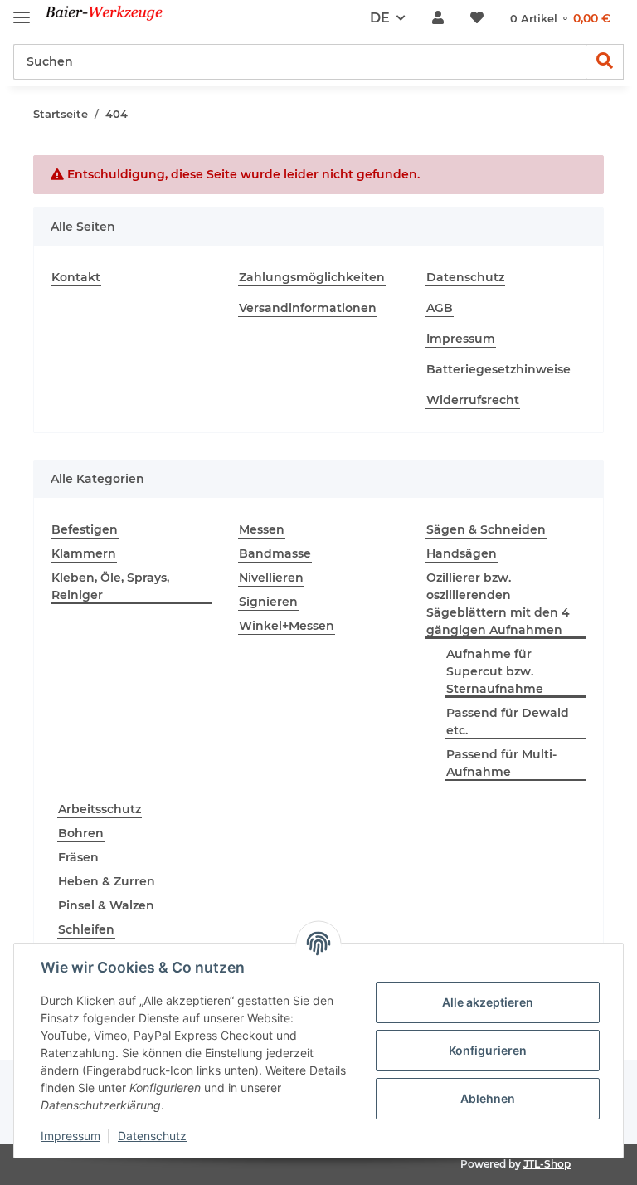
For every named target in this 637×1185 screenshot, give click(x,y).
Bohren (81, 833)
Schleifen (86, 929)
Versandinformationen (308, 307)
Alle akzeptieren (487, 1002)
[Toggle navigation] (21, 10)
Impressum (460, 338)
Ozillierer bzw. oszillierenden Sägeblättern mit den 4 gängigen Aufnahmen (498, 603)
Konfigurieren (488, 1050)
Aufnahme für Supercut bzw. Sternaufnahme (494, 671)
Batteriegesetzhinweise (498, 369)
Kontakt (75, 277)
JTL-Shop (547, 1164)
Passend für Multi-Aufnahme (501, 763)
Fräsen (78, 857)
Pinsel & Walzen (106, 905)
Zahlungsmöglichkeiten (312, 277)
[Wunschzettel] (477, 18)
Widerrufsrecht (472, 400)
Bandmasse (275, 553)
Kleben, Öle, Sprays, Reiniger (110, 586)
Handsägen (461, 553)
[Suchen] (605, 62)
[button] (438, 18)
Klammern (83, 553)
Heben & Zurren (106, 881)
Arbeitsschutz (99, 809)
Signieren (268, 601)
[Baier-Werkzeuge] (114, 18)
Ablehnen (487, 1098)
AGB (439, 307)
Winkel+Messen (286, 625)
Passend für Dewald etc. (507, 721)
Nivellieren (271, 577)
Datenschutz (465, 277)
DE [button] (380, 18)
